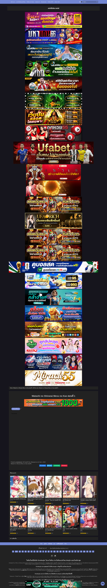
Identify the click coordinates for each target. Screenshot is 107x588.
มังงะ (41, 543)
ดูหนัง (45, 543)
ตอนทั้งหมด (16, 408)
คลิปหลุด (50, 543)
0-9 (16, 551)
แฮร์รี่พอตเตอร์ (60, 543)
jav (54, 543)
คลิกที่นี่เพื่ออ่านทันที (53, 8)
